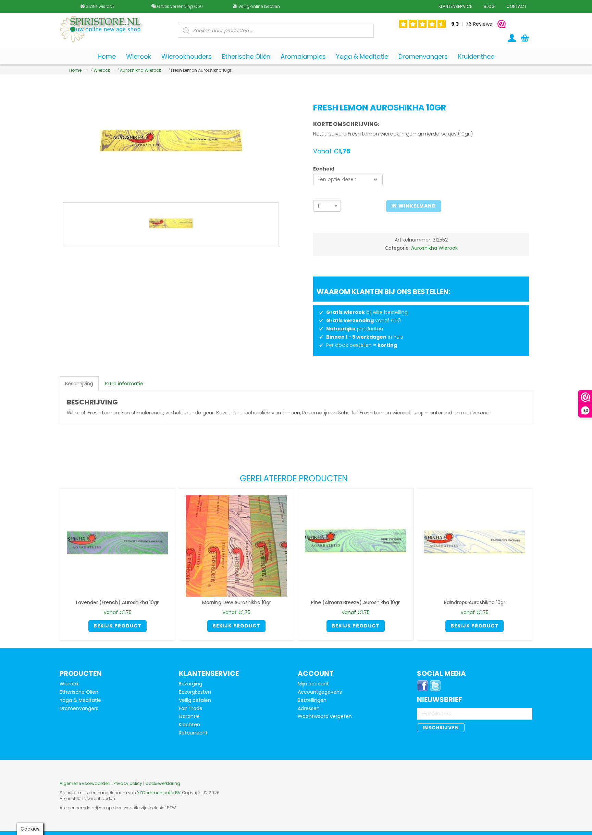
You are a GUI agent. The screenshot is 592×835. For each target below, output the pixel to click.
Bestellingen (312, 700)
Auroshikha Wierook (140, 70)
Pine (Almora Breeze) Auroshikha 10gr (355, 602)
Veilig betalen (195, 700)
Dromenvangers (79, 708)
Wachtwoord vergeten (325, 716)
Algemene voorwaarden (85, 783)
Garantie (189, 716)
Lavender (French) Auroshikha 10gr (117, 602)
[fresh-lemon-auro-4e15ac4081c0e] (171, 224)
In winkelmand (413, 205)
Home (75, 70)
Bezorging (190, 683)
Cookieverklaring (162, 783)
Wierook (102, 70)
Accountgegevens (320, 692)
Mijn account (313, 683)
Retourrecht (193, 732)
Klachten (189, 724)
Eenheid (323, 168)
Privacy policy (127, 783)
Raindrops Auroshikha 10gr (474, 602)
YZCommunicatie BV (159, 793)
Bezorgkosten (195, 692)
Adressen (309, 708)
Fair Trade (190, 708)
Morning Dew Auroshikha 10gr (236, 602)
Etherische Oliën (79, 692)
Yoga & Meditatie (80, 700)
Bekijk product (117, 625)
